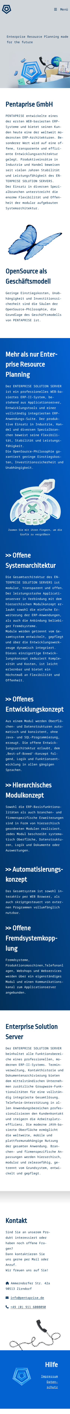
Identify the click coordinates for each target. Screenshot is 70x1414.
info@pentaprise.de (27, 1298)
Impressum (49, 1376)
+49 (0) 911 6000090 (28, 1307)
